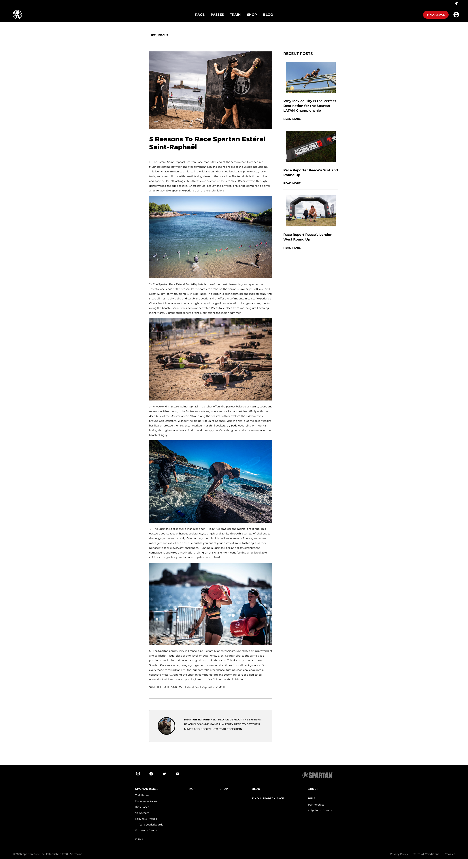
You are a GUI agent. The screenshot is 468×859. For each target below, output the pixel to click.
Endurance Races (146, 801)
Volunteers (142, 813)
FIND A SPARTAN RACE (268, 798)
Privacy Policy (399, 854)
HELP (311, 798)
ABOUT (313, 789)
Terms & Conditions (426, 854)
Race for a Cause (145, 830)
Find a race (436, 14)
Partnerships (316, 804)
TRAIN (191, 789)
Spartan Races (146, 789)
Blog (256, 789)
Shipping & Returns (320, 810)
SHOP (224, 789)
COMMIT (219, 687)
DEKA (139, 839)
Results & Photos (146, 818)
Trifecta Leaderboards (149, 824)
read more (292, 118)
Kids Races (142, 807)
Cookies (450, 854)
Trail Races (142, 795)
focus (163, 35)
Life (153, 35)
